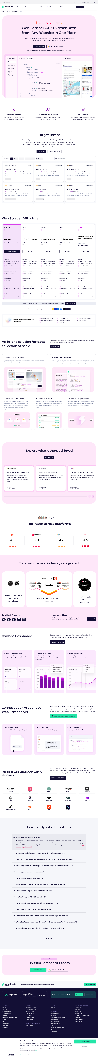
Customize (84, 1046)
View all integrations (57, 778)
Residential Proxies (31, 1009)
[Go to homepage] (11, 994)
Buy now (30, 251)
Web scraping (54, 1031)
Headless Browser (31, 1032)
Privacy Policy (78, 1007)
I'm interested (90, 984)
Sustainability (5, 1025)
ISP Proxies (29, 1015)
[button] (7, 2)
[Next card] (93, 496)
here (36, 1050)
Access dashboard (58, 642)
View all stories (49, 457)
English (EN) (86, 2)
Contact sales (89, 994)
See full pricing (69, 303)
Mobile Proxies (30, 1013)
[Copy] (58, 63)
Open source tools (55, 1023)
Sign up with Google (57, 46)
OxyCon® (4, 1021)
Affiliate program (6, 1011)
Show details (23, 1055)
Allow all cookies (85, 1041)
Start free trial (12, 251)
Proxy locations (6, 2)
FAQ (51, 1029)
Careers (4, 1019)
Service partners (6, 1013)
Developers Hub (55, 1021)
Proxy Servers (30, 1036)
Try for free (79, 994)
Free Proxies (29, 1019)
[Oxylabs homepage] (7, 7)
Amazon (22, 158)
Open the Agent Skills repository (64, 716)
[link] (18, 172)
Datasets (53, 1007)
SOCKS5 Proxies (30, 1011)
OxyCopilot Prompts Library (58, 1027)
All (11, 158)
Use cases (53, 1015)
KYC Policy (77, 1009)
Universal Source (30, 158)
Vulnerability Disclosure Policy (83, 1015)
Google (16, 158)
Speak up (77, 1017)
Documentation (54, 1013)
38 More (38, 158)
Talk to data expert (90, 6)
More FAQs (49, 938)
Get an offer (86, 251)
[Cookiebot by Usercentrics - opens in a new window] (10, 1055)
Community (5, 1027)
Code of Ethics (78, 1021)
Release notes (54, 1019)
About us (4, 1007)
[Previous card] (89, 496)
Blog (52, 1025)
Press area (4, 1015)
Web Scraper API (30, 1034)
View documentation (54, 151)
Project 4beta (5, 1023)
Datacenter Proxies (31, 1007)
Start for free (80, 6)
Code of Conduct (79, 1019)
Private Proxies (30, 1017)
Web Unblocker (30, 1025)
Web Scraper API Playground (58, 1017)
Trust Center (78, 1011)
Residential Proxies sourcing (9, 1017)
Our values (4, 1009)
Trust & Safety (78, 1013)
